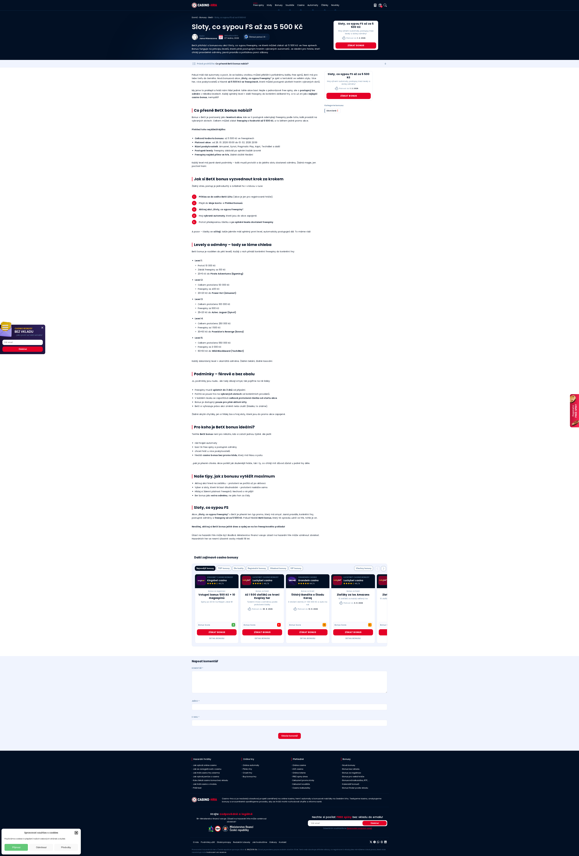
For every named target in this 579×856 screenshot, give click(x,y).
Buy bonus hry (249, 776)
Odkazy (273, 842)
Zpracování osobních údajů (359, 828)
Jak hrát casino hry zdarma (206, 772)
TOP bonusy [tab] (224, 568)
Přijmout (16, 847)
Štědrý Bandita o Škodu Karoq (307, 596)
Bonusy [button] (279, 5)
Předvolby (66, 847)
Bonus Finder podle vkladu (355, 787)
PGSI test (197, 787)
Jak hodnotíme (259, 842)
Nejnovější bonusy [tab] (205, 568)
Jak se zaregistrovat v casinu (207, 769)
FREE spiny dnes (300, 776)
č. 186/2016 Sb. (251, 849)
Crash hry (247, 772)
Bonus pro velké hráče (353, 776)
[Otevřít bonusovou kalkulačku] (374, 5)
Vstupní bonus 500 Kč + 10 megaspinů (216, 596)
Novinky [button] (335, 5)
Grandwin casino (308, 580)
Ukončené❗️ (332, 110)
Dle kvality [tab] (239, 568)
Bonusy (203, 17)
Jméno (195, 701)
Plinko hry (247, 769)
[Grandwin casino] (292, 580)
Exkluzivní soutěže (301, 784)
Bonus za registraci (216, 591)
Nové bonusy (348, 765)
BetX (210, 17)
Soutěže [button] (290, 5)
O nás (196, 842)
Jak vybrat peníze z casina (206, 776)
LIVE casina (298, 769)
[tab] (363, 568)
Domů (195, 17)
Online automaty (251, 765)
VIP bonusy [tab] (295, 568)
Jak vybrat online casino (205, 765)
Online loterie (299, 772)
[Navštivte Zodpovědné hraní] (212, 831)
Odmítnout (41, 847)
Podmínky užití (208, 842)
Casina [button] (300, 5)
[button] (76, 832)
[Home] (204, 7)
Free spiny (258, 5)
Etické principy (224, 842)
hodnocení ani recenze (216, 852)
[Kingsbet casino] (201, 580)
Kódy (269, 5)
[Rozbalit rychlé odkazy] (385, 63)
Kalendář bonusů (350, 784)
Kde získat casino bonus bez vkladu (210, 780)
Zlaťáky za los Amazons (353, 594)
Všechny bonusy (363, 568)
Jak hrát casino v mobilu (205, 784)
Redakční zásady (241, 842)
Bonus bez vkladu (350, 769)
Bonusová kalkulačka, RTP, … (356, 780)
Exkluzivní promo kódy (303, 780)
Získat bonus (356, 45)
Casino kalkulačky (301, 787)
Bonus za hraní (262, 591)
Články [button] (324, 5)
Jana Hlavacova (208, 38)
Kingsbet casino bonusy (220, 577)
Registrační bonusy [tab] (257, 568)
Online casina (299, 765)
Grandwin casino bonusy (307, 577)
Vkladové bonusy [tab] (278, 568)
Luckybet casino (262, 580)
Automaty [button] (312, 5)
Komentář (197, 668)
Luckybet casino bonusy (265, 577)
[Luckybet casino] (246, 580)
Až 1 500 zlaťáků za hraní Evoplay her (262, 596)
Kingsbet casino (217, 580)
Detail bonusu (216, 638)
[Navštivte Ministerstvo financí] (242, 831)
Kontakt (282, 842)
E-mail (195, 717)
